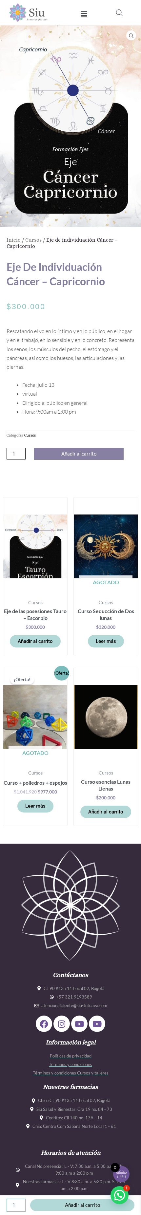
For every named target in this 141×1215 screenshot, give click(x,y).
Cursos (33, 240)
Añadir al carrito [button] (35, 641)
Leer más (106, 641)
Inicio (14, 240)
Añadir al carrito (78, 454)
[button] (84, 14)
